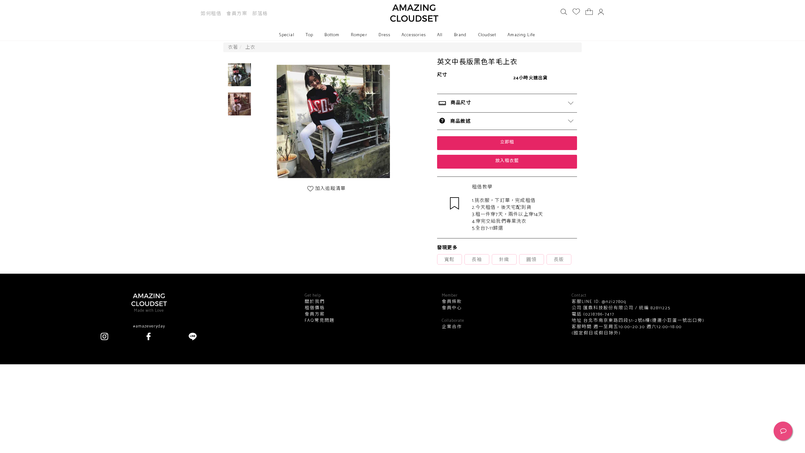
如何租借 (211, 14)
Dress (384, 35)
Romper (359, 35)
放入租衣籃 (507, 161)
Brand (460, 35)
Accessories (414, 35)
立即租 (507, 142)
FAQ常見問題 (320, 321)
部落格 (260, 14)
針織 (504, 260)
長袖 (477, 260)
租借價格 (315, 308)
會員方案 (236, 14)
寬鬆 (449, 260)
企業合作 (452, 327)
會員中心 (452, 308)
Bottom (332, 35)
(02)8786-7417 (598, 314)
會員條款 (452, 302)
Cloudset (487, 35)
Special (286, 35)
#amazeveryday (149, 326)
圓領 (531, 260)
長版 (559, 260)
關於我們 (315, 302)
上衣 (250, 47)
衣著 (233, 47)
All (440, 35)
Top (310, 35)
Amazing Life (521, 35)
